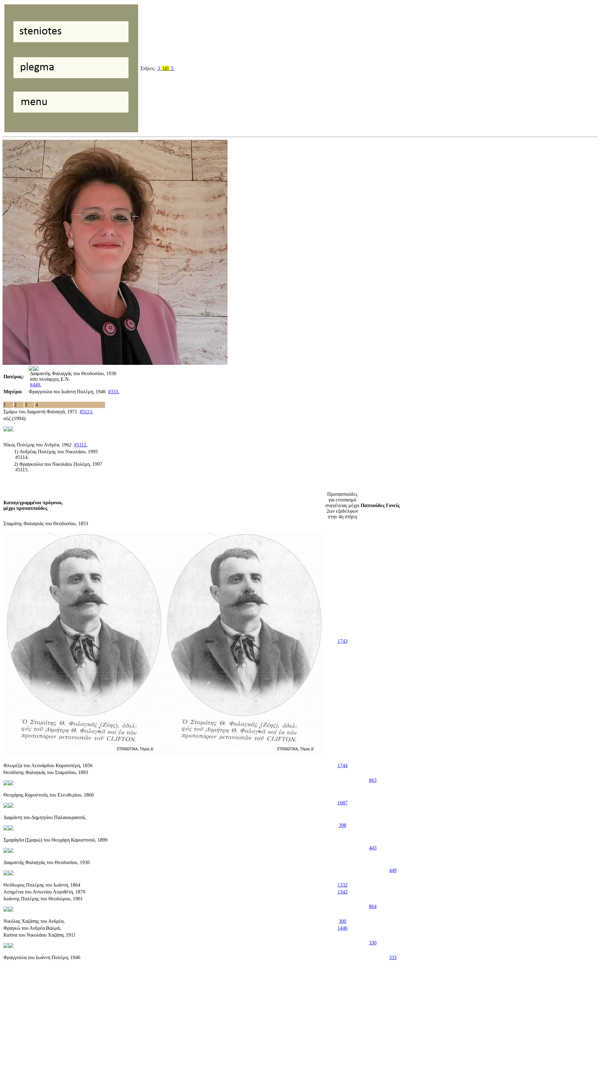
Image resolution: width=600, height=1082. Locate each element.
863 (373, 780)
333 (393, 957)
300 (342, 921)
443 (373, 847)
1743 (343, 641)
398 (342, 825)
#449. (35, 384)
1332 (343, 885)
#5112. (81, 444)
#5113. (86, 411)
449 (393, 870)
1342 (343, 891)
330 (373, 942)
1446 (343, 928)
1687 (343, 802)
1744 (343, 765)
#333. (113, 391)
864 (373, 906)
